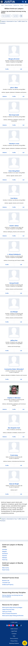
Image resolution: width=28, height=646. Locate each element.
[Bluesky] (17, 625)
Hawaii (21, 5)
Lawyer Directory (8, 5)
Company (14, 633)
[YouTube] (9, 625)
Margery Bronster (14, 59)
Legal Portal (14, 631)
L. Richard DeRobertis (14, 254)
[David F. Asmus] (14, 217)
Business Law (5, 580)
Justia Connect (14, 628)
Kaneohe (4, 555)
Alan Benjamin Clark (14, 428)
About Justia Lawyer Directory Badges (12, 607)
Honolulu (4, 549)
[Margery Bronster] (14, 51)
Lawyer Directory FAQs (8, 609)
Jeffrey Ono (14, 340)
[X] (19, 625)
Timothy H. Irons (14, 143)
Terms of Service (14, 638)
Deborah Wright (14, 484)
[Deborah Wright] (14, 476)
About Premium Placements (9, 613)
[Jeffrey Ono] (14, 332)
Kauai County (5, 570)
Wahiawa (4, 557)
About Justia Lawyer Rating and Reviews (12, 615)
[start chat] (24, 643)
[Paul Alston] (14, 190)
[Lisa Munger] (14, 303)
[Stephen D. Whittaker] (14, 389)
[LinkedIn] (7, 625)
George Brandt (14, 283)
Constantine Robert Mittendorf (14, 369)
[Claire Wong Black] (14, 163)
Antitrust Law (16, 5)
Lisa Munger (14, 312)
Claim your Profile (6, 611)
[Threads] (15, 625)
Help (14, 636)
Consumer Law (6, 582)
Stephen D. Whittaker (14, 398)
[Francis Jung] (14, 447)
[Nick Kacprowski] (14, 107)
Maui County (5, 567)
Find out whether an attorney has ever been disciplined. (12, 596)
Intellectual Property (7, 584)
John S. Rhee (14, 87)
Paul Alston (14, 198)
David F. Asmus (14, 225)
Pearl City (4, 559)
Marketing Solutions (14, 643)
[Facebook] (11, 625)
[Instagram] (13, 625)
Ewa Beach (5, 553)
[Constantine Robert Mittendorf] (14, 361)
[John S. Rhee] (14, 79)
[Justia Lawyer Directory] (21, 625)
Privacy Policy (14, 641)
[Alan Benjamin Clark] (14, 420)
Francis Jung (14, 455)
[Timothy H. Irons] (14, 135)
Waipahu (4, 551)
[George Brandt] (14, 275)
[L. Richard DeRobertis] (14, 246)
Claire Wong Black (14, 171)
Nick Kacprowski (14, 115)
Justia (2, 5)
